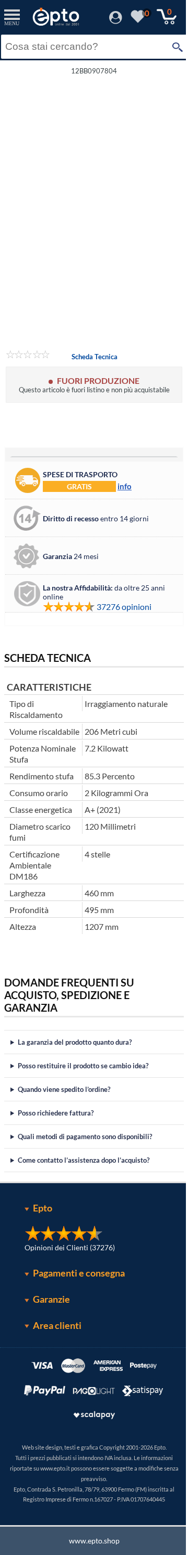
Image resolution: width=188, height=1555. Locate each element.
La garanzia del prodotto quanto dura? (75, 1061)
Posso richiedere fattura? (55, 1132)
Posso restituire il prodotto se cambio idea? (83, 1085)
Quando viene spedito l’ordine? (64, 1108)
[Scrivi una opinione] (28, 356)
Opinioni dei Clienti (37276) (66, 1266)
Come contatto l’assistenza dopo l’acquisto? (83, 1179)
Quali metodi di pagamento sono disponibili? (85, 1156)
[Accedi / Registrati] (115, 21)
